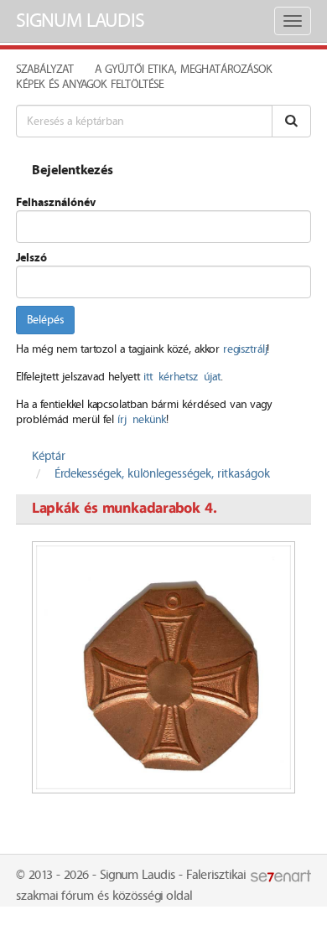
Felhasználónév (56, 202)
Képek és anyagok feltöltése (90, 84)
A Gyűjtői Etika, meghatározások (183, 69)
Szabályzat (45, 69)
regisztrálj (245, 349)
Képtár (48, 456)
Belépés (45, 320)
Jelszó (31, 258)
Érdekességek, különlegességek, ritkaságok (162, 474)
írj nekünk (141, 419)
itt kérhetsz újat (182, 377)
